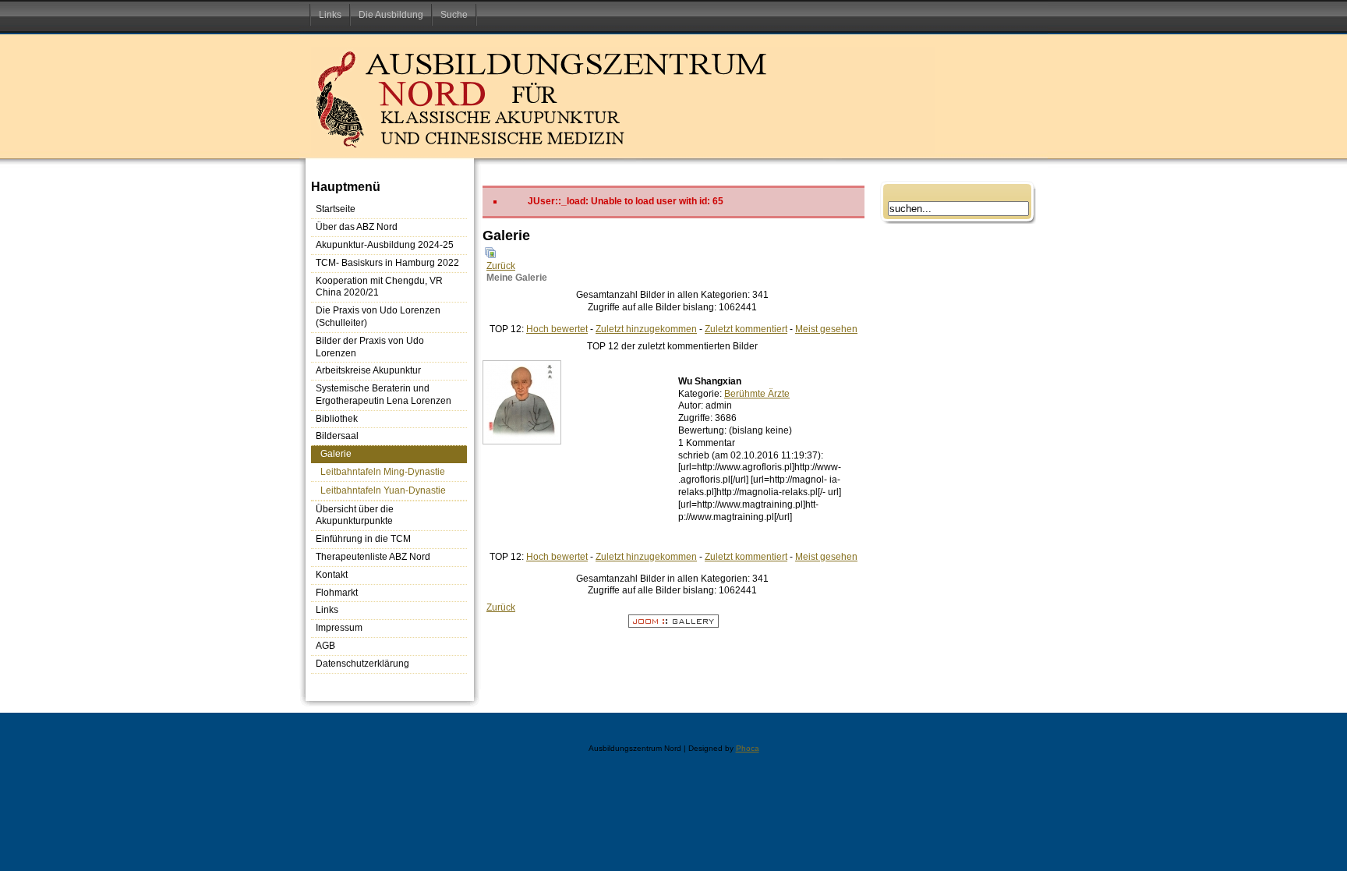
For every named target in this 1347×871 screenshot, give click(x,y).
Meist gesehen (826, 329)
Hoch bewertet (557, 329)
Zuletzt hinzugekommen (646, 329)
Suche (454, 14)
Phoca (747, 748)
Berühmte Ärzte (757, 393)
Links (330, 14)
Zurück (500, 265)
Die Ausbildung (391, 14)
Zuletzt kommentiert (746, 329)
